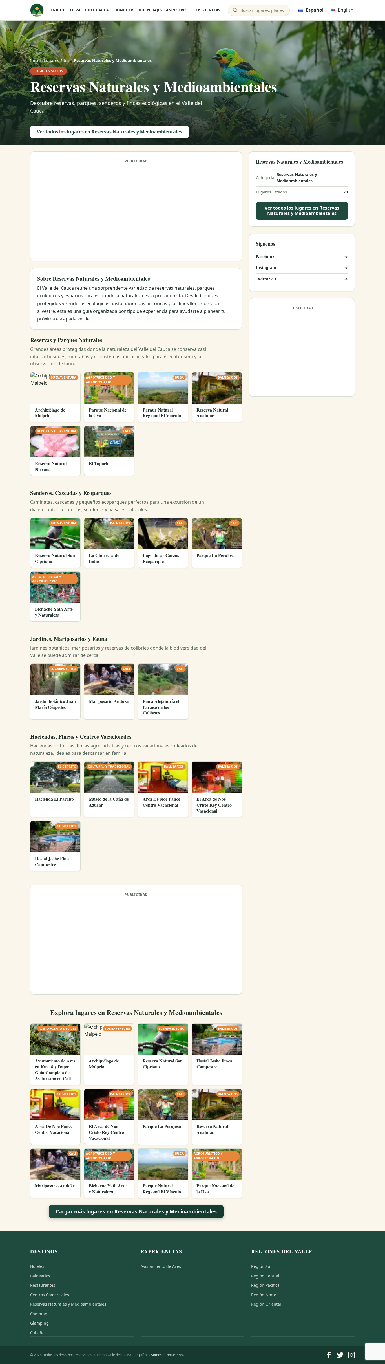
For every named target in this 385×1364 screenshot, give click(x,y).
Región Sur (261, 1266)
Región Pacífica (265, 1285)
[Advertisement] (136, 209)
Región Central (265, 1276)
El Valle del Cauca (89, 10)
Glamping (39, 1323)
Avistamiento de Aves (161, 1266)
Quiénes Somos (149, 1354)
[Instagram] (351, 1355)
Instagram (302, 267)
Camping (38, 1313)
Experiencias (207, 10)
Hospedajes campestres (163, 10)
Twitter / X (302, 278)
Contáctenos (174, 1354)
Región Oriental (266, 1304)
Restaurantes (42, 1285)
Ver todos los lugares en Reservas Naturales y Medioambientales (109, 132)
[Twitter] (340, 1355)
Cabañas (38, 1332)
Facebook (302, 256)
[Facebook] (329, 1355)
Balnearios (40, 1276)
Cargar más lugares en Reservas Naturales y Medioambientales (136, 1211)
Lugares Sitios (57, 60)
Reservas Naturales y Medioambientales (68, 1304)
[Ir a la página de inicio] (37, 10)
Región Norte (263, 1294)
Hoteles (37, 1266)
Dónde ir (123, 10)
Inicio (57, 10)
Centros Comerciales (49, 1294)
